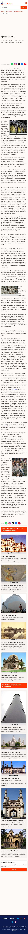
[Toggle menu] (26, 3)
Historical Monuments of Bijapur (12, 642)
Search (24, 7)
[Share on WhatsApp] (12, 64)
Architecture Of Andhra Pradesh (12, 821)
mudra (5, 426)
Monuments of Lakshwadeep (11, 727)
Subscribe (14, 869)
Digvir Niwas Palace (8, 556)
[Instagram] (16, 922)
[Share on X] (19, 64)
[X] (21, 918)
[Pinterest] (24, 918)
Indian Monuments (18, 11)
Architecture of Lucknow (9, 851)
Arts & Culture (9, 11)
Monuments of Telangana (10, 778)
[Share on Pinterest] (25, 64)
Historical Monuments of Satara (12, 586)
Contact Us (5, 918)
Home (2, 11)
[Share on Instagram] (15, 64)
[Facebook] (18, 918)
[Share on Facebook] (22, 64)
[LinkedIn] (12, 922)
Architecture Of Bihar (8, 615)
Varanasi (15, 389)
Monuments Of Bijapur (9, 675)
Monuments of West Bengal (10, 752)
